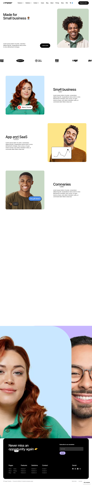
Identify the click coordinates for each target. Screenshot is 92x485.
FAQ (14, 472)
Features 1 (23, 468)
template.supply (30, 481)
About (10, 470)
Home (10, 468)
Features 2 (23, 470)
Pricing (15, 470)
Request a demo (83, 3)
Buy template (87, 482)
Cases (14, 468)
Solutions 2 (34, 470)
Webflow (19, 481)
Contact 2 (44, 470)
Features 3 (23, 472)
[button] (71, 3)
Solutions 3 (34, 472)
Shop (10, 472)
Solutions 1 (33, 468)
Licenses (80, 481)
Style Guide (74, 481)
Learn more (45, 45)
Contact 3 (44, 472)
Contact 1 (44, 468)
